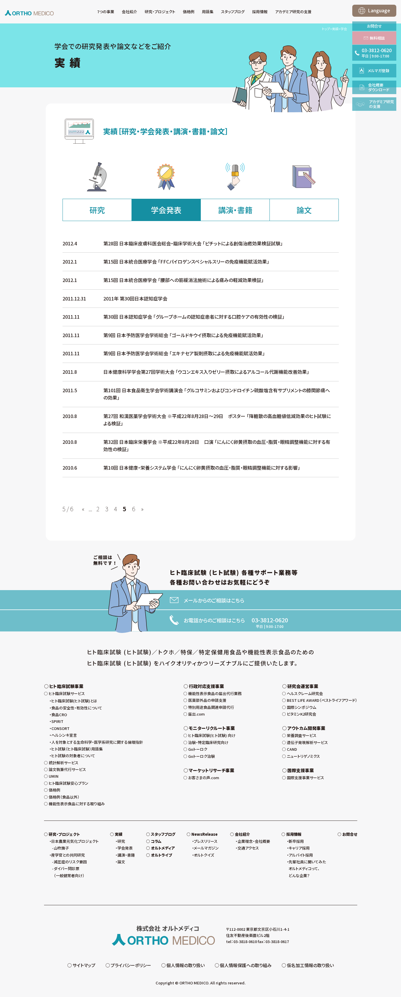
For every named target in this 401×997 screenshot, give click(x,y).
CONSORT (60, 728)
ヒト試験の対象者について (73, 755)
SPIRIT (57, 721)
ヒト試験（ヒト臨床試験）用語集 (77, 749)
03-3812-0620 (270, 620)
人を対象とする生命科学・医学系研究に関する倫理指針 (97, 742)
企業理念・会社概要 (253, 841)
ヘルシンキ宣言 (64, 735)
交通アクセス (248, 848)
